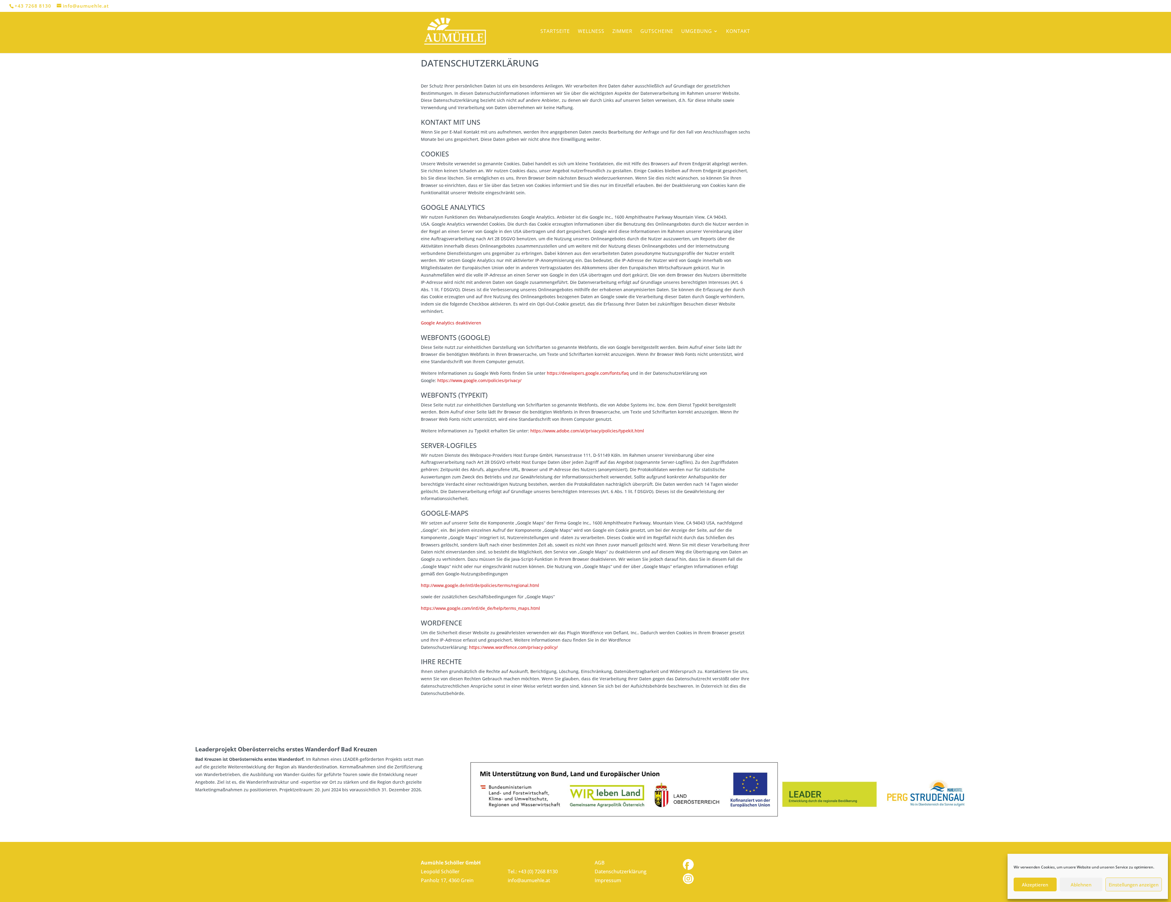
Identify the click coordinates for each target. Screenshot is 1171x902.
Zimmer (622, 31)
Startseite (555, 31)
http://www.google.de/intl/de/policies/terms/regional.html (480, 585)
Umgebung (696, 31)
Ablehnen (1081, 885)
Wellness (591, 31)
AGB (599, 862)
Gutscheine (656, 31)
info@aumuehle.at (529, 880)
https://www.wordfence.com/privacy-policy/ (513, 647)
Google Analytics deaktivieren (451, 323)
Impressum (608, 880)
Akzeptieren (1035, 885)
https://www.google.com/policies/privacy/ (479, 380)
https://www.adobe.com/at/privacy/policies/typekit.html (587, 431)
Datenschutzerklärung (620, 871)
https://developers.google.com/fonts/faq (588, 373)
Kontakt (738, 31)
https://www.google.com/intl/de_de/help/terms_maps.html (480, 608)
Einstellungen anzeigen (1133, 885)
